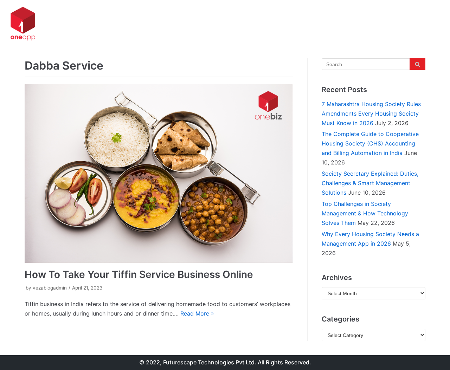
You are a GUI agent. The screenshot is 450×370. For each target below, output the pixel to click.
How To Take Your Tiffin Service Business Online (139, 274)
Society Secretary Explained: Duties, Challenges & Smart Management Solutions (370, 183)
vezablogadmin (50, 288)
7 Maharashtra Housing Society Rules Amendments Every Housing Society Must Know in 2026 (371, 113)
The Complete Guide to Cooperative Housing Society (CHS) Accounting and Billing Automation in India (370, 143)
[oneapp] (22, 23)
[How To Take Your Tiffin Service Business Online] (159, 173)
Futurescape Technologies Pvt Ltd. (209, 362)
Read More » (197, 313)
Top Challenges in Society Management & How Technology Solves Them (365, 213)
